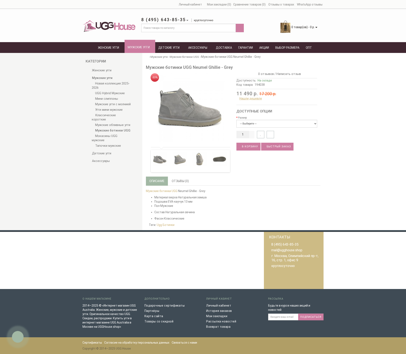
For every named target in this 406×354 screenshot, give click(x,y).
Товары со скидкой (159, 321)
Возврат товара (218, 326)
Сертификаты (92, 342)
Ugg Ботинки (165, 225)
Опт (309, 47)
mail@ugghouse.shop (286, 250)
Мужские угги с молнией (112, 104)
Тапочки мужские (107, 146)
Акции (264, 47)
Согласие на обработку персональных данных (136, 342)
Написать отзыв (288, 74)
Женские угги (108, 47)
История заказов (219, 311)
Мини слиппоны (106, 99)
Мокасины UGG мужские (104, 138)
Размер (242, 117)
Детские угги (169, 47)
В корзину (249, 146)
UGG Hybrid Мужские (109, 93)
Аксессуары (197, 47)
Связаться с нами (184, 342)
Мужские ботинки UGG (112, 130)
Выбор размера (287, 47)
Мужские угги (139, 47)
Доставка (224, 47)
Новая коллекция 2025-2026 (111, 86)
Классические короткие (104, 117)
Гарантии (245, 47)
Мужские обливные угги (112, 125)
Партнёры (151, 311)
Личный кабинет (218, 305)
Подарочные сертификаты (164, 305)
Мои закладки (216, 316)
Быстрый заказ (278, 146)
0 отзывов (265, 74)
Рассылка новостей (221, 321)
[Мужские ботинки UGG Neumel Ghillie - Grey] (189, 107)
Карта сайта (153, 316)
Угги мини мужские (108, 110)
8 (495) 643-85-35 (285, 244)
